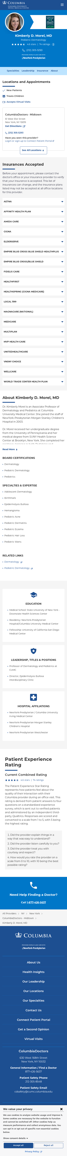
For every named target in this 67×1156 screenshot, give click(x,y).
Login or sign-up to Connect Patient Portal (28, 141)
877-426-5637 (33, 1071)
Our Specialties (33, 1001)
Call (33, 902)
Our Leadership (33, 981)
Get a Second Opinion (33, 1029)
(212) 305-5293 (34, 50)
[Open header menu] (62, 4)
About (54, 71)
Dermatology (11, 561)
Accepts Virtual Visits (18, 102)
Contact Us (33, 1010)
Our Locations (33, 991)
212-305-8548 (33, 1081)
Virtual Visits (33, 1039)
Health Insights (33, 972)
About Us (33, 962)
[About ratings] (54, 44)
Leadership (28, 71)
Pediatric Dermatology (17, 568)
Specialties (13, 71)
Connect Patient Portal (33, 1020)
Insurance (42, 71)
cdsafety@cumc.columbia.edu (33, 1091)
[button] (33, 150)
